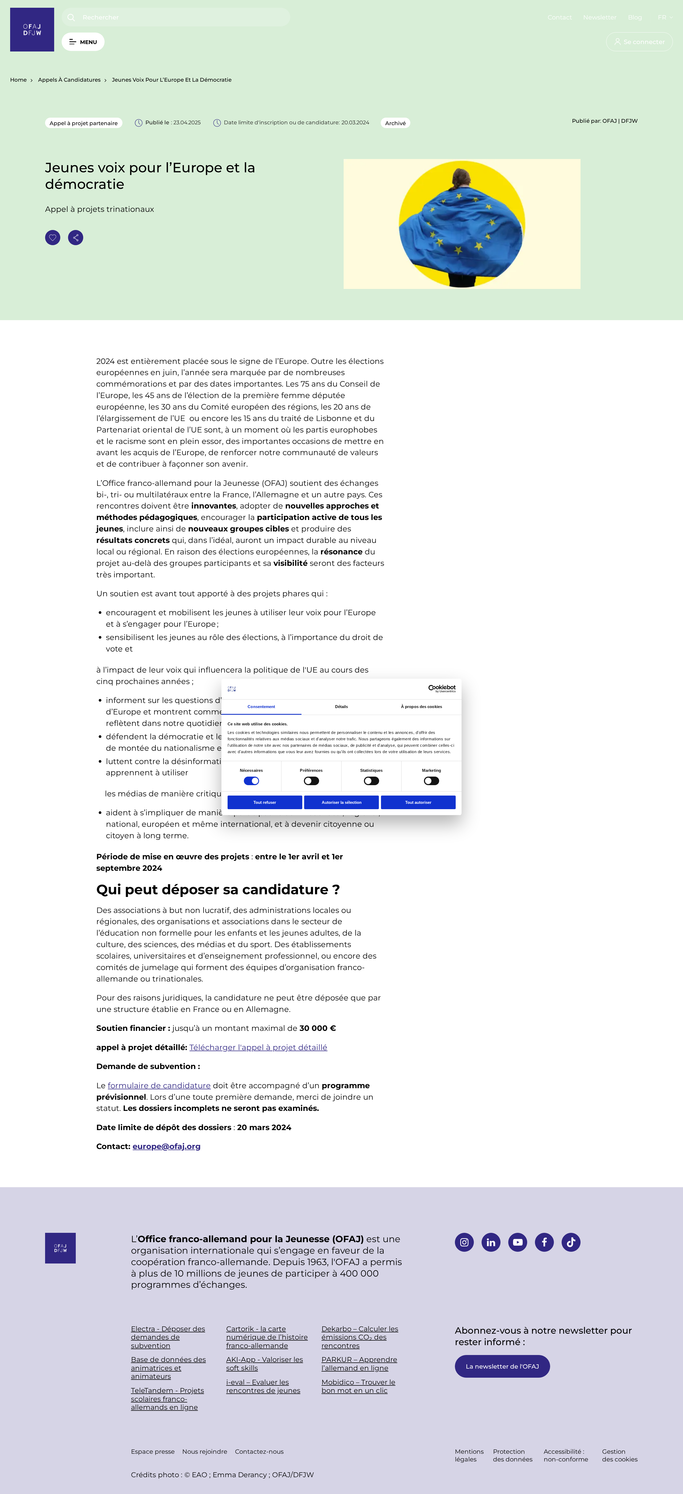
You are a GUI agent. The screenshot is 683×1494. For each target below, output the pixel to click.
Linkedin (491, 1242)
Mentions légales (469, 1455)
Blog (635, 17)
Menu (88, 41)
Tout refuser (264, 802)
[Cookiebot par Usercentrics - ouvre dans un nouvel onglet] (432, 689)
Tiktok (571, 1242)
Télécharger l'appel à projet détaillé (258, 1047)
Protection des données (513, 1455)
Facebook (544, 1242)
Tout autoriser (418, 802)
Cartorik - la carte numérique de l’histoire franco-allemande (267, 1337)
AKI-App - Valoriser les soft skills (264, 1363)
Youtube (517, 1242)
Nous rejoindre (204, 1451)
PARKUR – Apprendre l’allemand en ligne (359, 1363)
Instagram (464, 1242)
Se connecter (644, 42)
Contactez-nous (259, 1451)
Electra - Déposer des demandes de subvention (168, 1337)
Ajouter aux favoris (52, 237)
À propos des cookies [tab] (421, 706)
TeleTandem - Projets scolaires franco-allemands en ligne (167, 1398)
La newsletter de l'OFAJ (502, 1366)
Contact (560, 17)
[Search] (71, 18)
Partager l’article (75, 237)
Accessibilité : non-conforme (566, 1455)
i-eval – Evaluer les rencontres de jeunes (263, 1386)
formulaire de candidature (159, 1085)
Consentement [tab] (261, 706)
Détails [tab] (341, 706)
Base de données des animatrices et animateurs (168, 1367)
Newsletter (600, 17)
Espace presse (153, 1451)
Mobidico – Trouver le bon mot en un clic (358, 1386)
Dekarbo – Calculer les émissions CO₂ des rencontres (359, 1337)
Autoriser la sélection (342, 802)
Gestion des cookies (620, 1455)
